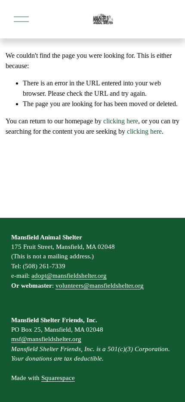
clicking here (120, 121)
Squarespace (58, 377)
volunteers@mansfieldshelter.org (100, 285)
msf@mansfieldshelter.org (46, 339)
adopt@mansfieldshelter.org (69, 275)
